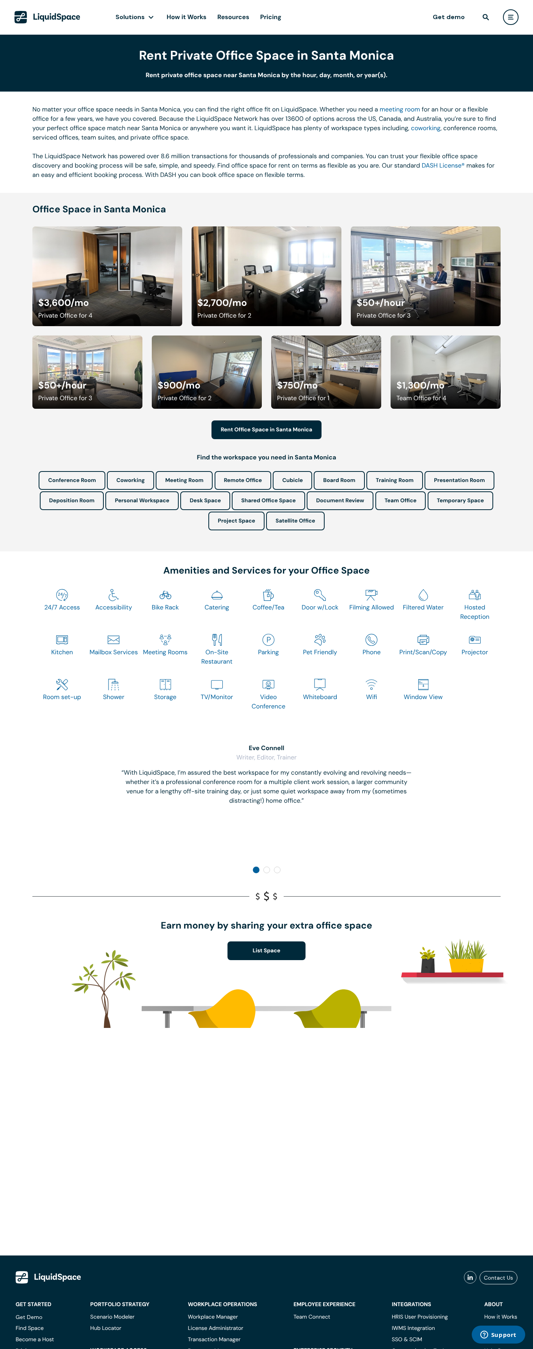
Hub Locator (105, 1328)
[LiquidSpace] (48, 1277)
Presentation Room (459, 480)
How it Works (186, 17)
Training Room (395, 480)
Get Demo (29, 1317)
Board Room (339, 480)
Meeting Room (184, 480)
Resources (233, 17)
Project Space (236, 520)
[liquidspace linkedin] (470, 1277)
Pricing (270, 17)
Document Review (340, 500)
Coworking (130, 480)
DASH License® (443, 165)
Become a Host (35, 1339)
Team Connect (311, 1317)
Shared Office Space (268, 500)
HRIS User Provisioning (420, 1317)
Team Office (401, 500)
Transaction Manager (214, 1339)
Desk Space (205, 500)
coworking (426, 128)
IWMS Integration (413, 1328)
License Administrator (215, 1328)
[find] (486, 17)
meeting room (400, 109)
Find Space (30, 1328)
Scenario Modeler (112, 1317)
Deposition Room (71, 500)
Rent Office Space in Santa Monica (267, 429)
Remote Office (243, 480)
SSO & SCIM (407, 1339)
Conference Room (72, 480)
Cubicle (292, 480)
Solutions (130, 17)
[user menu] (511, 17)
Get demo (449, 17)
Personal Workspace (142, 500)
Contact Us (498, 1277)
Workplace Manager (213, 1317)
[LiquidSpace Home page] (47, 17)
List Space (267, 950)
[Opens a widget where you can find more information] (498, 1335)
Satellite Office (295, 520)
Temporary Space (460, 500)
